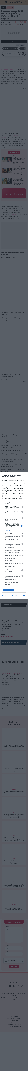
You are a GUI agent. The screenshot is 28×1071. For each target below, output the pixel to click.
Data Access (14, 595)
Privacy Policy (22, 595)
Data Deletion (5, 595)
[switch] (22, 507)
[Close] (24, 475)
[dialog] (14, 535)
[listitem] (14, 503)
